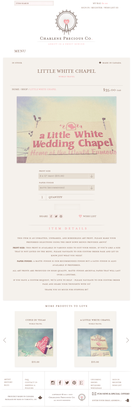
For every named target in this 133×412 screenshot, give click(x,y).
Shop (24, 89)
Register (116, 382)
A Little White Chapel (95, 320)
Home (15, 89)
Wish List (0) (111, 7)
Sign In (115, 380)
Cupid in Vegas (35, 320)
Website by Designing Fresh (67, 409)
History (8, 382)
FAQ (27, 380)
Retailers (95, 385)
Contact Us (31, 382)
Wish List (117, 385)
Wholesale (96, 388)
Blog (6, 385)
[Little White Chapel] (66, 129)
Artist (7, 379)
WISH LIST (89, 216)
